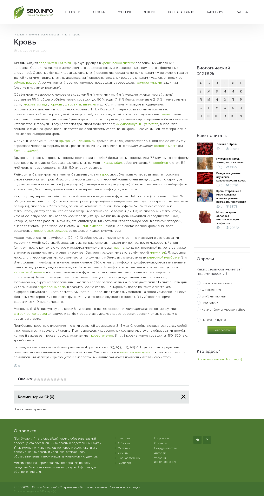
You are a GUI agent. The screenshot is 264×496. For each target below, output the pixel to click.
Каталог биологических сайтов (223, 309)
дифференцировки (52, 287)
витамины (89, 104)
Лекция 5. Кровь (226, 144)
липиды (42, 104)
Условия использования (165, 460)
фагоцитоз (22, 314)
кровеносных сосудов (50, 231)
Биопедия (215, 12)
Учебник (124, 12)
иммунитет (157, 252)
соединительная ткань (55, 63)
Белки (165, 114)
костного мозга (165, 146)
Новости (72, 12)
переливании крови (135, 352)
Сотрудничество (165, 448)
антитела (151, 124)
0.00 (43, 51)
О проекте (161, 438)
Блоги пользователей (217, 283)
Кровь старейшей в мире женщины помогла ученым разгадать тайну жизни (231, 197)
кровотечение (102, 335)
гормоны (56, 104)
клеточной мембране (163, 257)
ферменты (73, 104)
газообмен (159, 163)
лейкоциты (87, 141)
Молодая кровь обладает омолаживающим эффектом (227, 218)
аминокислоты (93, 226)
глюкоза (29, 104)
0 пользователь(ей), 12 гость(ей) (219, 359)
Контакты (160, 443)
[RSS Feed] (246, 12)
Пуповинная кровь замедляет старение (230, 160)
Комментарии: (36, 396)
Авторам (160, 453)
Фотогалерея (211, 290)
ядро (104, 174)
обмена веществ (26, 83)
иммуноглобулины (129, 124)
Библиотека (210, 303)
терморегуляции (148, 83)
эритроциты (68, 141)
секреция (39, 314)
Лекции (150, 12)
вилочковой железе (29, 272)
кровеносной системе (118, 63)
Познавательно (181, 12)
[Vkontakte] (239, 12)
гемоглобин (113, 163)
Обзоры (99, 12)
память (119, 248)
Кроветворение (26, 151)
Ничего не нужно (214, 320)
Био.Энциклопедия (215, 296)
